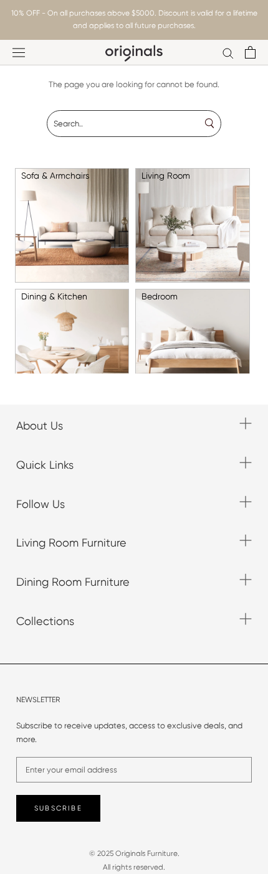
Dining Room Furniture (73, 581)
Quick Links (45, 464)
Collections (45, 620)
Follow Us (40, 503)
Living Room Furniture (71, 542)
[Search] (228, 52)
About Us (39, 425)
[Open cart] (250, 52)
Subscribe (58, 808)
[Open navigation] (18, 52)
